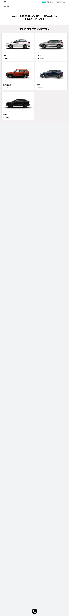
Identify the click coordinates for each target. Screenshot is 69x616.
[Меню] (5, 2)
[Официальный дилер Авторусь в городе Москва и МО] (56, 2)
